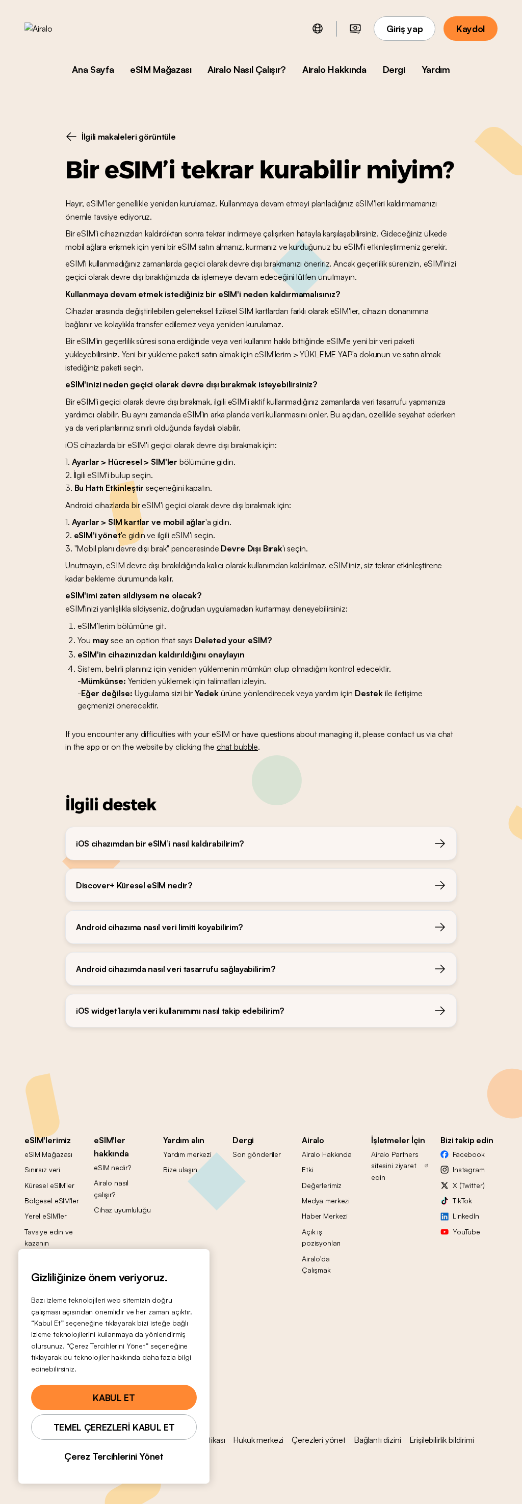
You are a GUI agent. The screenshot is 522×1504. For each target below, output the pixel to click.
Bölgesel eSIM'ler (51, 1200)
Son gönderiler (256, 1154)
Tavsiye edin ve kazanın (48, 1237)
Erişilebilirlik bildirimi (441, 1440)
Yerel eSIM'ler (45, 1215)
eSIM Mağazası (160, 69)
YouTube (466, 1231)
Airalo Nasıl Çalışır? (246, 69)
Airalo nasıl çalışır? (111, 1188)
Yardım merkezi (187, 1154)
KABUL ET (114, 1397)
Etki (307, 1169)
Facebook (469, 1154)
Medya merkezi (326, 1200)
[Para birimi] (355, 28)
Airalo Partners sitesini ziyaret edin (395, 1165)
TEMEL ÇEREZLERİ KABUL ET (114, 1427)
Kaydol (470, 28)
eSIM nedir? (112, 1167)
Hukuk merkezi (258, 1440)
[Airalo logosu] (54, 28)
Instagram (469, 1169)
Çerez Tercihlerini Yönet (113, 1456)
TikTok (462, 1200)
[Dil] (317, 28)
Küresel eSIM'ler (49, 1185)
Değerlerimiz (322, 1185)
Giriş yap (404, 28)
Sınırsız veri (42, 1169)
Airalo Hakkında (334, 69)
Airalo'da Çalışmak (316, 1264)
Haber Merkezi (325, 1215)
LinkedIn (466, 1215)
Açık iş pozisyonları (321, 1237)
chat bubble (237, 747)
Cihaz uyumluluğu (122, 1209)
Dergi (394, 69)
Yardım (436, 69)
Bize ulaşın (180, 1169)
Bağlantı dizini (377, 1440)
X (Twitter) (468, 1185)
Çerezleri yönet (319, 1440)
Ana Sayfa (93, 69)
